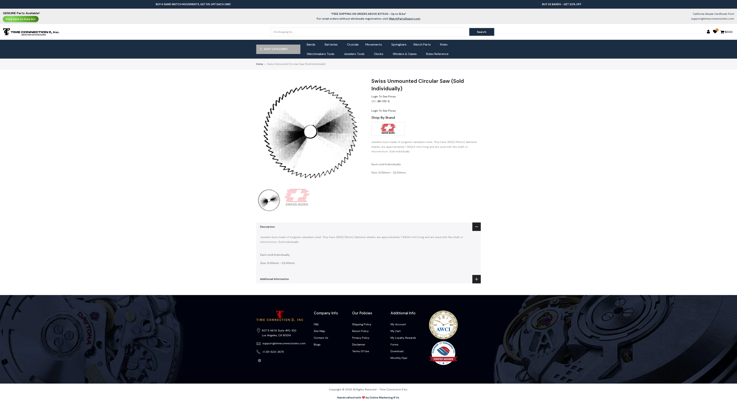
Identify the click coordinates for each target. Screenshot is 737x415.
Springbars (399, 44)
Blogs (317, 344)
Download (397, 351)
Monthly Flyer (399, 358)
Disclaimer (358, 344)
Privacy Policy (360, 337)
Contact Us (321, 337)
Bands (311, 44)
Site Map (319, 331)
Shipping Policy (361, 324)
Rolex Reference (437, 54)
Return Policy (360, 331)
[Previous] (263, 132)
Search (481, 32)
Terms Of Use (360, 351)
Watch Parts (422, 44)
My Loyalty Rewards (403, 337)
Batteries (331, 44)
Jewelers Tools (354, 54)
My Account (398, 324)
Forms (394, 344)
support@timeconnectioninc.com (712, 18)
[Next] (359, 132)
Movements (373, 44)
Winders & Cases (405, 54)
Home (259, 64)
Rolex (444, 44)
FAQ (316, 324)
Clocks (378, 54)
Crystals (353, 44)
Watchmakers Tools (320, 54)
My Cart (396, 331)
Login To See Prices (383, 96)
